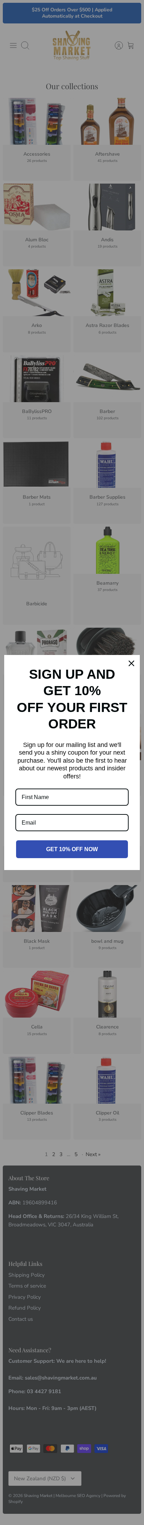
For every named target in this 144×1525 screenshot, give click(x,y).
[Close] (131, 663)
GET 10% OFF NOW (72, 849)
